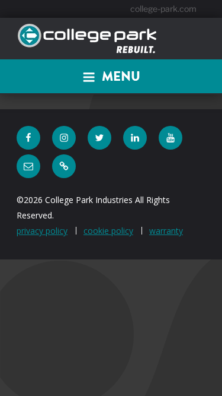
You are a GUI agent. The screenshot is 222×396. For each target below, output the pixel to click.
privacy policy (42, 231)
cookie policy (108, 231)
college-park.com (163, 9)
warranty (166, 231)
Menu (121, 76)
